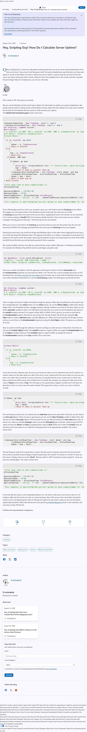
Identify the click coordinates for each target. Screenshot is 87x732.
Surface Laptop (12, 705)
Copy (79, 119)
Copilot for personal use (73, 705)
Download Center (40, 707)
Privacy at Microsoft (63, 721)
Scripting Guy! (22, 549)
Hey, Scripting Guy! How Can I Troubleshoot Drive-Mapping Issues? (18, 613)
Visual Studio (26, 721)
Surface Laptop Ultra (24, 705)
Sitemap (19, 728)
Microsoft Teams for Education (75, 710)
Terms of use (54, 728)
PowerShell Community (42, 28)
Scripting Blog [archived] (20, 9)
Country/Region (10, 660)
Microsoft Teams (62, 717)
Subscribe (9, 675)
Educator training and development (46, 712)
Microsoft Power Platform (48, 717)
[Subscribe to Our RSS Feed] (16, 691)
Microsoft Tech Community (64, 719)
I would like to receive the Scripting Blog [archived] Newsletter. (31, 669)
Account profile (29, 707)
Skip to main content (6, 1)
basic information (9, 549)
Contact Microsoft (28, 728)
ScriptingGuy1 (13, 56)
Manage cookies (44, 728)
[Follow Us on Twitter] (11, 691)
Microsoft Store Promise (16, 710)
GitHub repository (40, 31)
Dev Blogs (6, 9)
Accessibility (10, 724)
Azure (8, 719)
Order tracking (72, 707)
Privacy (36, 728)
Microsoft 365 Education (8, 712)
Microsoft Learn (29, 719)
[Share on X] (9, 559)
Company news (52, 721)
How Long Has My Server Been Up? (30, 275)
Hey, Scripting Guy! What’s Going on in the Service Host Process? (20, 631)
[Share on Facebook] (4, 559)
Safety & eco (71, 728)
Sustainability (18, 724)
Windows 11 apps (18, 707)
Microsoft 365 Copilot (75, 717)
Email (7, 651)
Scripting (6, 540)
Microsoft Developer (16, 719)
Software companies (14, 721)
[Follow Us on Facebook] (6, 691)
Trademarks (62, 728)
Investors (73, 721)
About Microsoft (41, 721)
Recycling (78, 728)
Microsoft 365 (34, 717)
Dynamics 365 (25, 717)
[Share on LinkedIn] (15, 559)
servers (32, 549)
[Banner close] (82, 15)
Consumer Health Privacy (8, 728)
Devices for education (58, 710)
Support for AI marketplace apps (44, 719)
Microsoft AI (4, 717)
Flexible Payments (30, 710)
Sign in (82, 7)
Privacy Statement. (51, 669)
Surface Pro (3, 705)
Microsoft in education (43, 710)
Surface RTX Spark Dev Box (40, 705)
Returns (65, 707)
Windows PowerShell (45, 549)
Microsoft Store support (54, 707)
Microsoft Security (14, 717)
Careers (33, 721)
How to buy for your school (25, 712)
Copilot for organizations (57, 705)
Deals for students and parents (68, 712)
